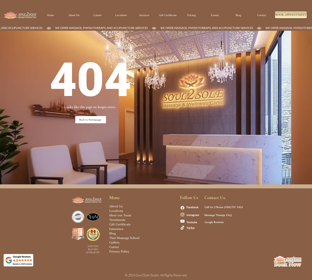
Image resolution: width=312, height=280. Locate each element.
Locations (116, 211)
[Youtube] (182, 221)
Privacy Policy (119, 251)
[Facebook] (182, 207)
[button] (291, 14)
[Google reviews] (18, 260)
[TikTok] (182, 227)
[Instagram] (182, 214)
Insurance (116, 229)
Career (114, 247)
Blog (112, 233)
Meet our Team (120, 215)
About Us (116, 206)
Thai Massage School (124, 238)
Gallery (114, 242)
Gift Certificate (120, 224)
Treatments (117, 220)
